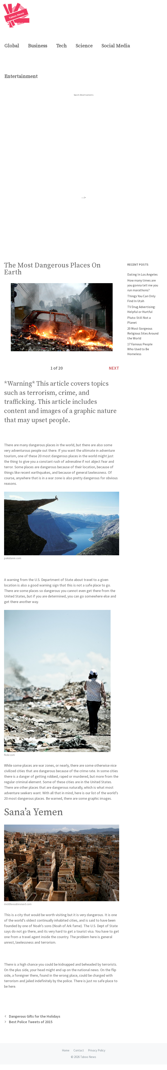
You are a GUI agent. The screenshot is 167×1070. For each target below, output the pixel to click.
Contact (79, 1050)
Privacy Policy (96, 1050)
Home (65, 1050)
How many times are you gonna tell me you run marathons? (142, 285)
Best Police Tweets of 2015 (30, 1021)
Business (37, 46)
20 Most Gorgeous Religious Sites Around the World (142, 333)
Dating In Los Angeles (142, 274)
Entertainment (21, 76)
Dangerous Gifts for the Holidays (34, 1016)
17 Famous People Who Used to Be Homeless (140, 349)
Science (84, 46)
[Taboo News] (17, 15)
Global (11, 46)
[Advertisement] (83, 228)
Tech (61, 46)
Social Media (116, 46)
